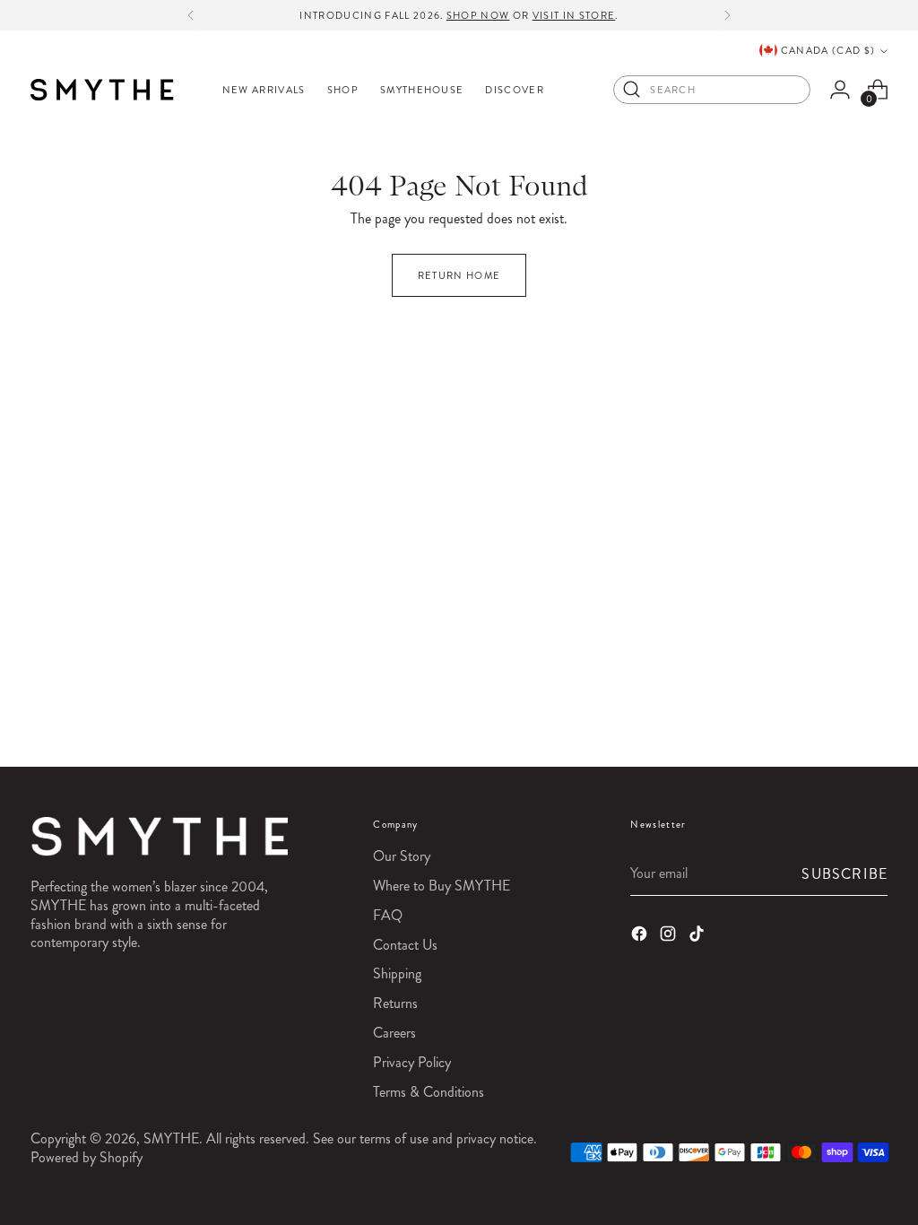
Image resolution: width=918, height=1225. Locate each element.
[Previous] (191, 15)
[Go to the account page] (840, 90)
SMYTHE (171, 1138)
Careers (394, 1032)
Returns (395, 1003)
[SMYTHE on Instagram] (669, 936)
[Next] (727, 15)
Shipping (397, 973)
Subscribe (844, 874)
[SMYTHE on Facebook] (641, 936)
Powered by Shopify (86, 1157)
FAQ (388, 915)
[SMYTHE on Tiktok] (698, 936)
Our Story (401, 856)
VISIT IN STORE (574, 15)
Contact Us (405, 944)
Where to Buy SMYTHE (441, 885)
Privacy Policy (412, 1062)
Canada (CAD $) (828, 50)
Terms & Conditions (428, 1092)
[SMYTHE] (102, 89)
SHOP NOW (478, 15)
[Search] (632, 89)
